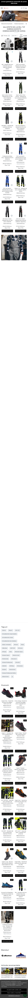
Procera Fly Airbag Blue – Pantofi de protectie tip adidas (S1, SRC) (7, 894)
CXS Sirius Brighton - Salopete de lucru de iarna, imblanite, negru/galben (21, 128)
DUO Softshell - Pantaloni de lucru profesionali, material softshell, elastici (7, 770)
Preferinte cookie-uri (14, 995)
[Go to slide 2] (13, 19)
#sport (10, 630)
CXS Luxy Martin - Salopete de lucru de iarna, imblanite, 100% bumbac (20, 158)
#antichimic (12, 669)
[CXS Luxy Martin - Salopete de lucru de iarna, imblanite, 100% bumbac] (7, 181)
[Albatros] (6, 958)
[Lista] (24, 35)
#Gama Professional (7, 662)
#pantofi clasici (19, 651)
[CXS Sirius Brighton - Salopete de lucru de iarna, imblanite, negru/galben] (21, 118)
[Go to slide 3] (14, 19)
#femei (16, 644)
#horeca (20, 648)
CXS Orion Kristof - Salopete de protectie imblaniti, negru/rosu (20, 220)
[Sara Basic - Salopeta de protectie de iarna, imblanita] (7, 118)
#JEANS (4, 666)
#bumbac (4, 648)
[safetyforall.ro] (6, 8)
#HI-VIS (17, 630)
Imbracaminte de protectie (6, 23)
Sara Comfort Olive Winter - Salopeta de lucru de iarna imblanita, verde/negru (21, 97)
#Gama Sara (5, 658)
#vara (22, 644)
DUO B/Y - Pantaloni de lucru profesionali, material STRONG (7, 832)
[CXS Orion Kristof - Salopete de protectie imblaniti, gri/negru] (21, 57)
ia (12, 676)
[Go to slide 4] (16, 19)
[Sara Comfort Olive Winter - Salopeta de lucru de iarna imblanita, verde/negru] (21, 87)
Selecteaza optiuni (7, 78)
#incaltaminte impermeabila (9, 634)
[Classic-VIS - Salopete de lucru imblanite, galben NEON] (21, 181)
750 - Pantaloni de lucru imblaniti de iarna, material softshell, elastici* (21, 894)
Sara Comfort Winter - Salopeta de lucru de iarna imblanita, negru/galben (7, 97)
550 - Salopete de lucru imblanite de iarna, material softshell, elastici (7, 66)
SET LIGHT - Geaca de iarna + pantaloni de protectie (20, 832)
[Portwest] (21, 958)
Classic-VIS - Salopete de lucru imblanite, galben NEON (21, 190)
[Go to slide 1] (11, 19)
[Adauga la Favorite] (11, 61)
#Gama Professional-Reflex (9, 673)
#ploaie (4, 651)
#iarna (4, 630)
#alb (10, 651)
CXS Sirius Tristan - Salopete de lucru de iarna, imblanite (7, 220)
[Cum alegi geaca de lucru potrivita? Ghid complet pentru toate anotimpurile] (7, 970)
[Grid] (26, 35)
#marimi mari (16, 655)
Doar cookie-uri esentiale (14, 992)
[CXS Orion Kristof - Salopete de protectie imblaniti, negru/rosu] (21, 211)
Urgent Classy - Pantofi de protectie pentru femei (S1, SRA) (20, 734)
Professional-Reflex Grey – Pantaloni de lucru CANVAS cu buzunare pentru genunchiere (7, 927)
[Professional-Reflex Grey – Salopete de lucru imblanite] (7, 149)
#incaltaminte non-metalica (9, 641)
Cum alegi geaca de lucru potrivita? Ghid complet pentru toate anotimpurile (7, 976)
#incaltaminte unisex (7, 637)
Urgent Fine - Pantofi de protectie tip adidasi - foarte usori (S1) (7, 702)
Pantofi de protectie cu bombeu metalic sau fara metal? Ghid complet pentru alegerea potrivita (21, 976)
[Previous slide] (2, 16)
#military (12, 666)
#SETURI (12, 648)
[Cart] (26, 8)
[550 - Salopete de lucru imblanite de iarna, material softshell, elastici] (7, 57)
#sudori (4, 669)
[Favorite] (24, 8)
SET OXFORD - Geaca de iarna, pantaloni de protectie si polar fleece (7, 802)
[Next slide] (26, 16)
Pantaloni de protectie (19, 23)
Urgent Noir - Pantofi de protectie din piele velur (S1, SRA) (21, 802)
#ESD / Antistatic (6, 644)
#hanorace (20, 666)
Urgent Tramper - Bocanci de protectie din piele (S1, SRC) (21, 769)
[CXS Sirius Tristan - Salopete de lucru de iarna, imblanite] (7, 211)
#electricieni (5, 676)
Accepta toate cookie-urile (14, 989)
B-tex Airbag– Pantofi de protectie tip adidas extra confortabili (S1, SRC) (21, 703)
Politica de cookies (10, 984)
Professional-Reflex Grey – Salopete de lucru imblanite (7, 158)
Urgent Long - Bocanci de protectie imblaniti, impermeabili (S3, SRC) (7, 863)
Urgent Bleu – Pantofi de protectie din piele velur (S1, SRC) (21, 863)
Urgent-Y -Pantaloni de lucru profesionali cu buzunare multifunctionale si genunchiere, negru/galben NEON (7, 736)
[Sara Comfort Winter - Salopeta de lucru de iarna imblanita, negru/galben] (7, 87)
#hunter (17, 662)
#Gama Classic (6, 655)
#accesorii (14, 658)
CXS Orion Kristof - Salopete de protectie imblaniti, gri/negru (20, 66)
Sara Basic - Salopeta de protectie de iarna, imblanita (7, 127)
